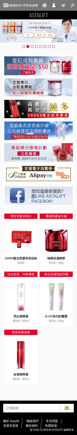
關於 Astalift (11, 421)
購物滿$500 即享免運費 (22, 5)
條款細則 (32, 425)
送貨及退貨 (10, 425)
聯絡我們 (32, 421)
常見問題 (52, 421)
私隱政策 (51, 425)
